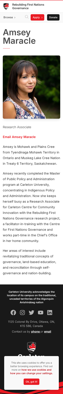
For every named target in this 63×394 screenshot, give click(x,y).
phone (35, 331)
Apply (36, 17)
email (47, 331)
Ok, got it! (31, 381)
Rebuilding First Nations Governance (28, 6)
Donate (53, 17)
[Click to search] (27, 17)
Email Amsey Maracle (19, 137)
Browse (8, 17)
